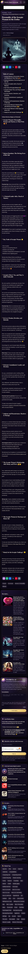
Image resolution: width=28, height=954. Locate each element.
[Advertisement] (14, 7)
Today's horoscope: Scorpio (9, 727)
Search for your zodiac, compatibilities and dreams (13, 933)
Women (4, 586)
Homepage (4, 12)
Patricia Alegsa (10, 33)
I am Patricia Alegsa (9, 719)
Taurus (19, 916)
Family (4, 880)
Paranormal (9, 907)
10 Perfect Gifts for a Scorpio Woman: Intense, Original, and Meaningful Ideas (18, 619)
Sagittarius (17, 913)
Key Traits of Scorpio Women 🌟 (12, 87)
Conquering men (6, 874)
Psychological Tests (7, 910)
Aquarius (5, 868)
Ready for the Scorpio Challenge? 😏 (13, 112)
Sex (9, 916)
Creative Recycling (7, 877)
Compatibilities (12, 871)
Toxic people (12, 919)
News (4, 907)
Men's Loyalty (10, 904)
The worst (5, 919)
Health (9, 883)
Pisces (15, 907)
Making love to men (7, 901)
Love (14, 898)
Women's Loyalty (6, 922)
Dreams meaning (17, 877)
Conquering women (16, 874)
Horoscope (10, 583)
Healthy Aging (16, 883)
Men (4, 904)
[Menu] (24, 2)
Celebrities (5, 871)
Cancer (14, 868)
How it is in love (16, 889)
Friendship (16, 880)
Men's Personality (19, 904)
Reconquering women (8, 913)
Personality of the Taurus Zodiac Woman (18, 650)
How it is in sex (6, 892)
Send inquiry (14, 710)
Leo (22, 895)
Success (14, 916)
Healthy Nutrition (7, 886)
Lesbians (5, 898)
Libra (10, 898)
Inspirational (16, 895)
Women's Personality (20, 583)
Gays (21, 880)
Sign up (14, 753)
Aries (10, 868)
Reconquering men (17, 910)
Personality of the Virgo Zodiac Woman (18, 637)
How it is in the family (16, 892)
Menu (4, 951)
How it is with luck (7, 895)
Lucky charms (20, 898)
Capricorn (20, 868)
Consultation (5, 692)
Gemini (4, 883)
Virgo (18, 919)
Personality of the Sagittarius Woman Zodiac (18, 663)
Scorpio (9, 12)
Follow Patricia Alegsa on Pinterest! (11, 117)
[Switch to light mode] (20, 2)
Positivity (21, 907)
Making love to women (19, 901)
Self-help (4, 916)
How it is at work (6, 889)
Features (10, 880)
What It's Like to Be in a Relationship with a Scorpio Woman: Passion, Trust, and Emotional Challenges (19, 598)
